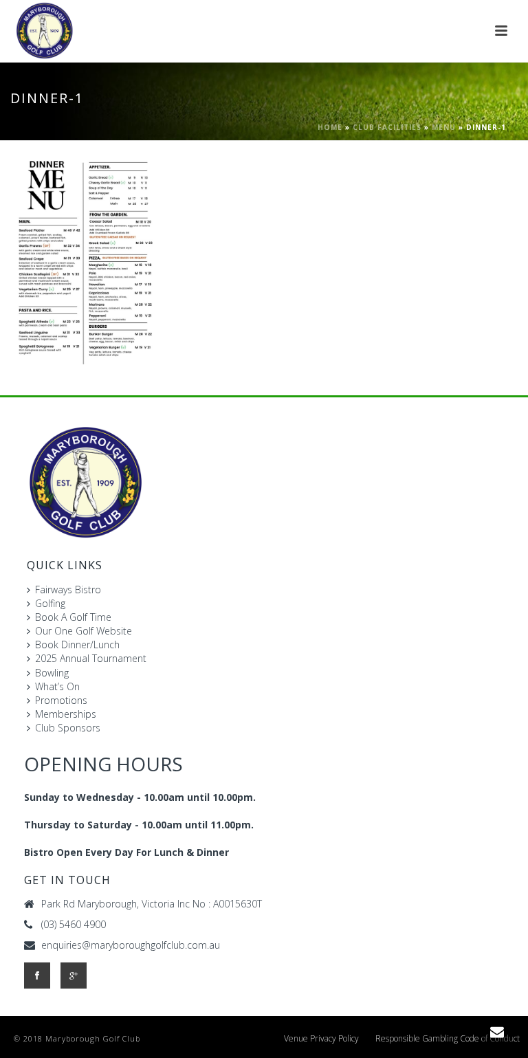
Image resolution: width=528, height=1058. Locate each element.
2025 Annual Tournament (90, 658)
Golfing (50, 603)
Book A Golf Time (73, 617)
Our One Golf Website (83, 630)
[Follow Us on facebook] (37, 975)
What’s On (57, 686)
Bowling (52, 672)
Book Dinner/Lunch (77, 644)
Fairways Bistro (68, 589)
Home (330, 127)
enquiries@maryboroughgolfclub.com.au (130, 945)
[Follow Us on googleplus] (73, 975)
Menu (444, 127)
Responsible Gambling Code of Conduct (447, 1038)
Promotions (61, 700)
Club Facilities (387, 127)
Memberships (65, 713)
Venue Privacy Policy (321, 1038)
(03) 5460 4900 (73, 924)
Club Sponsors (67, 727)
